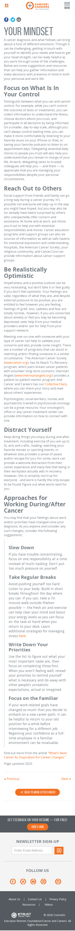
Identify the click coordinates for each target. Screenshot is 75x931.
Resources (28, 904)
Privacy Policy (57, 899)
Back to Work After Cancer (39, 792)
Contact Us (35, 899)
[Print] (19, 20)
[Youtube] (35, 883)
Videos (49, 904)
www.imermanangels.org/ (33, 375)
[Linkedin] (45, 883)
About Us (14, 899)
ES (6, 5)
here (22, 635)
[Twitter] (13, 20)
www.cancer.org (16, 362)
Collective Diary (56, 384)
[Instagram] (58, 883)
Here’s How (38, 827)
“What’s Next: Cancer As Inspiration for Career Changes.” (35, 755)
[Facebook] (7, 20)
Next (64, 779)
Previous (13, 779)
